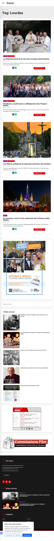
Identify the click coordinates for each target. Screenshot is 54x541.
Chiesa (5, 56)
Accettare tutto (27, 535)
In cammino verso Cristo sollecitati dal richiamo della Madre (26, 219)
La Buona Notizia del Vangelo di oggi (29, 385)
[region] (18, 530)
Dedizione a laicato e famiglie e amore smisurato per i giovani (34, 315)
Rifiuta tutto (18, 535)
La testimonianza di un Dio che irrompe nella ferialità (26, 59)
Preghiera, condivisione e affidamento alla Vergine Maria (25, 105)
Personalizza (9, 535)
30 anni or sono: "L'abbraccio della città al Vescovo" (33, 350)
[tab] (20, 410)
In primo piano (11, 56)
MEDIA (28, 523)
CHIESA (3, 519)
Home (3, 9)
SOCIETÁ (28, 519)
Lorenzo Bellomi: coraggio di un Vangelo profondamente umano (35, 333)
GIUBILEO (28, 521)
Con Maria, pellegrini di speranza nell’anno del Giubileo (27, 164)
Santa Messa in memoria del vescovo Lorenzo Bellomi (34, 368)
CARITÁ (3, 521)
